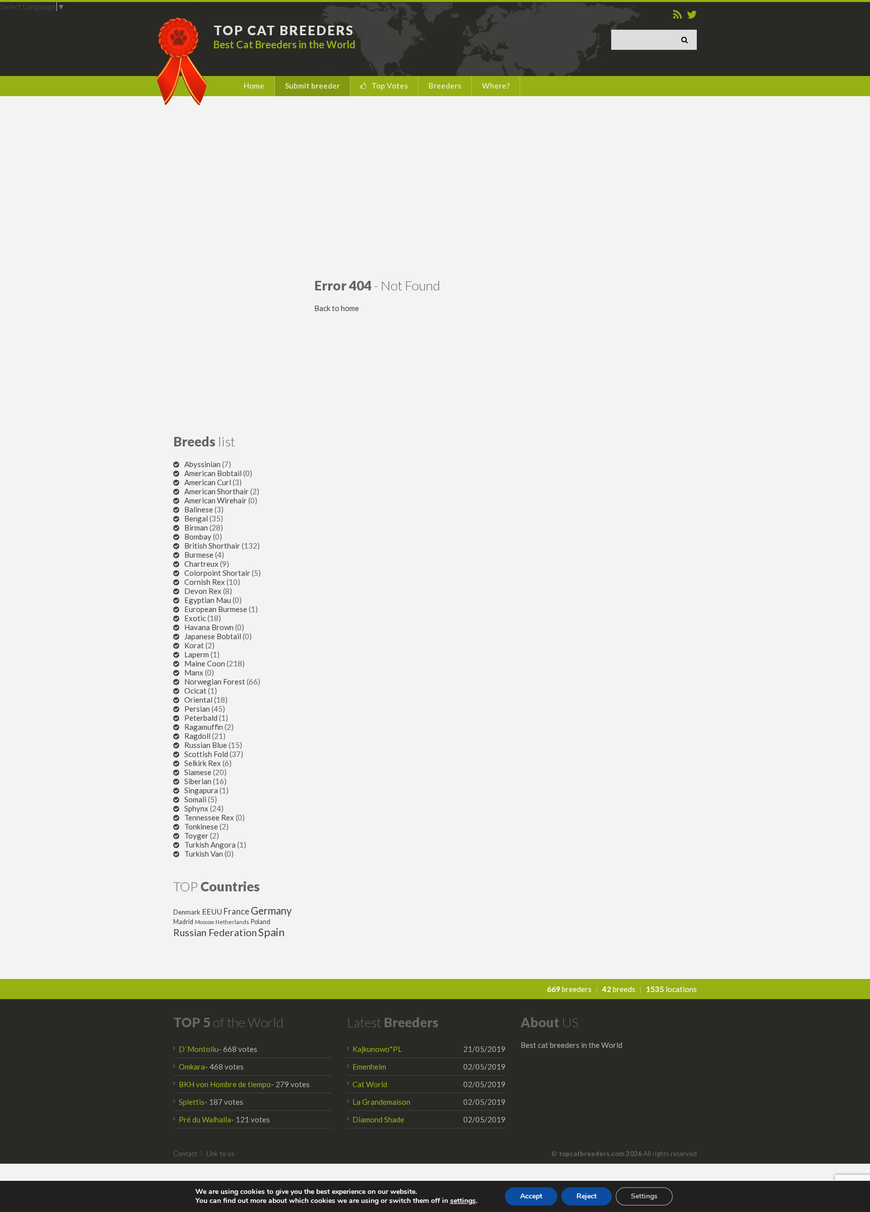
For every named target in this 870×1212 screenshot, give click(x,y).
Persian (197, 708)
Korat (194, 645)
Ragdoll (197, 735)
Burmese (198, 554)
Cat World (369, 1084)
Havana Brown (209, 627)
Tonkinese (201, 826)
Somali (195, 799)
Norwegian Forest (214, 681)
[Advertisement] (435, 186)
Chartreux (201, 563)
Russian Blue (205, 744)
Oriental (198, 699)
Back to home (336, 308)
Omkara (192, 1066)
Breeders (444, 85)
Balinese (198, 509)
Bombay (197, 536)
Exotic (195, 618)
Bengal (196, 518)
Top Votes (390, 85)
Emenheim (369, 1066)
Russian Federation (215, 932)
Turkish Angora (210, 844)
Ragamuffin (203, 726)
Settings (644, 1196)
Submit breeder (312, 85)
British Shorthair (212, 545)
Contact (185, 1154)
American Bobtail (213, 473)
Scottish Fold (206, 754)
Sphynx (196, 808)
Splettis (191, 1101)
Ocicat (195, 690)
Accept (531, 1196)
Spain (271, 932)
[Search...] (687, 40)
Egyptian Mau (207, 599)
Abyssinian (202, 464)
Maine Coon (204, 663)
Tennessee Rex (209, 817)
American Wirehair (215, 500)
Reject (586, 1196)
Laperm (196, 654)
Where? (496, 85)
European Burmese (215, 609)
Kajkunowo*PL (377, 1048)
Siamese (197, 772)
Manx (193, 672)
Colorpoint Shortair (217, 572)
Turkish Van (203, 853)
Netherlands (232, 922)
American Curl (207, 482)
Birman (196, 527)
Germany (271, 910)
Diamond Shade (378, 1119)
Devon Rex (203, 590)
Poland (260, 922)
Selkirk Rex (202, 763)
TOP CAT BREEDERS (283, 30)
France (236, 911)
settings (463, 1200)
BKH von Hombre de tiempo (225, 1084)
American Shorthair (216, 491)
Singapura (201, 790)
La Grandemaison (381, 1101)
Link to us (220, 1154)
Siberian (197, 781)
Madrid (183, 922)
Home (254, 85)
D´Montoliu (199, 1048)
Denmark (186, 912)
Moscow (204, 922)
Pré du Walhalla (205, 1119)
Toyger (196, 835)
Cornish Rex (204, 581)
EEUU (212, 911)
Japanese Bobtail (212, 636)
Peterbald (201, 717)
